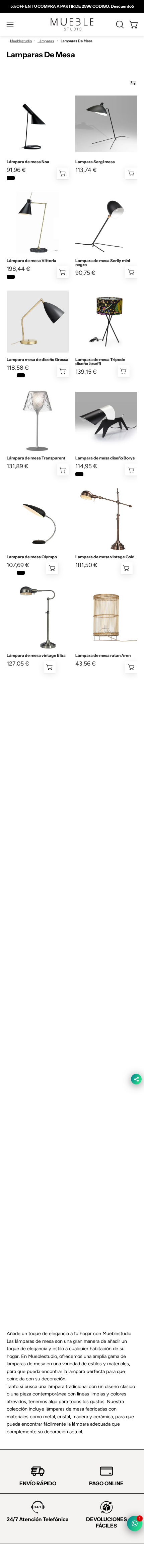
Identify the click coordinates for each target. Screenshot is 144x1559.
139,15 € (86, 372)
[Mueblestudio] (72, 24)
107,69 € (18, 565)
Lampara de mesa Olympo (32, 557)
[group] (72, 6)
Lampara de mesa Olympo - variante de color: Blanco (11, 573)
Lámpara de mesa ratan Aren (103, 655)
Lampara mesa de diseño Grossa (37, 360)
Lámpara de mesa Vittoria (31, 261)
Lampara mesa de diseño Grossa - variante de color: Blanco (11, 375)
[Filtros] (133, 83)
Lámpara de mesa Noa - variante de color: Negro (11, 178)
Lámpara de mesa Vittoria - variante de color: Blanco (21, 277)
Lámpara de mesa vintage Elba (36, 655)
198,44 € (18, 269)
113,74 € (86, 170)
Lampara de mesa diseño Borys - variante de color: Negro (79, 474)
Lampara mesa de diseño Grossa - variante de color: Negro (21, 375)
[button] (119, 24)
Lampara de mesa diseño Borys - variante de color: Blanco (89, 474)
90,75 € (85, 273)
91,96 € (16, 170)
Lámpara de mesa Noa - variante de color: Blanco (21, 178)
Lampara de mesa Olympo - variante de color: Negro (21, 573)
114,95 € (86, 466)
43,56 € (85, 664)
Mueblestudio (21, 41)
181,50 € (86, 565)
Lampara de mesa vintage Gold (105, 557)
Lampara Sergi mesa (95, 162)
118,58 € (18, 368)
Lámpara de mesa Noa (28, 162)
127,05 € (18, 664)
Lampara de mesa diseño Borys (105, 458)
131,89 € (17, 466)
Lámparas (46, 41)
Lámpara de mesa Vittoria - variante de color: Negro (11, 277)
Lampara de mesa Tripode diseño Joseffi (100, 362)
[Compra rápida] (63, 174)
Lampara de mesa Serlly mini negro (102, 263)
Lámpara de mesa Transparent (36, 458)
